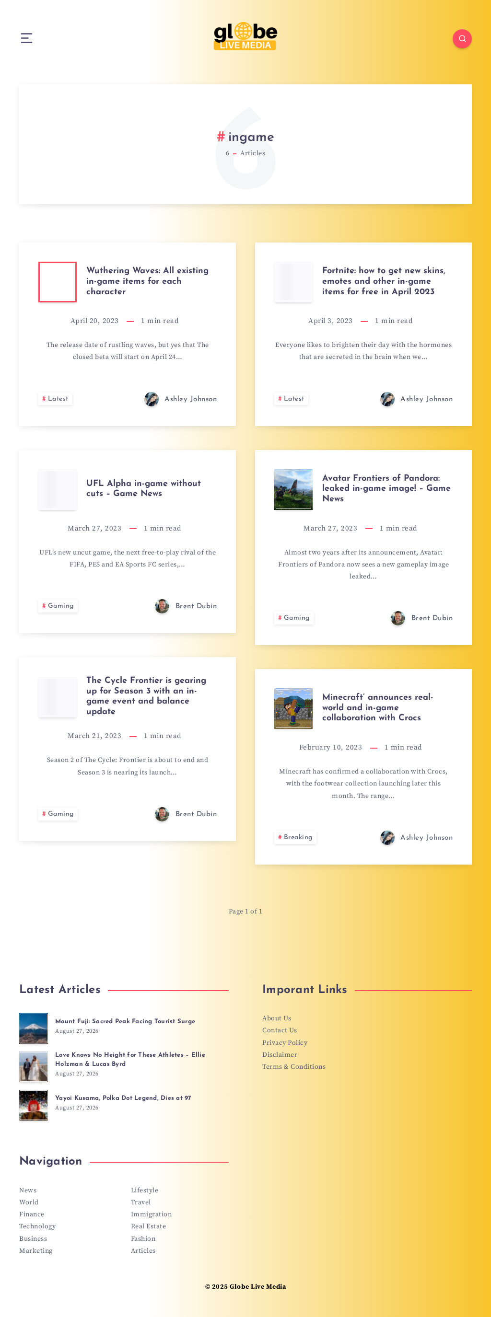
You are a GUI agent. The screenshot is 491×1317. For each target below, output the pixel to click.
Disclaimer (279, 1055)
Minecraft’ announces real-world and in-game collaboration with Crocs (377, 708)
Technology (37, 1226)
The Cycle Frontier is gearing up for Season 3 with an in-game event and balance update (146, 696)
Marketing (36, 1251)
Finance (32, 1214)
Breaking (298, 837)
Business (33, 1239)
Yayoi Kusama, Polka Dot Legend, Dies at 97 (123, 1098)
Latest (58, 399)
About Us (276, 1018)
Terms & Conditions (294, 1067)
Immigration (151, 1214)
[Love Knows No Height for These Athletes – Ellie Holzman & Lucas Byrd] (33, 1066)
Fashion (143, 1239)
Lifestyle (145, 1190)
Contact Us (279, 1030)
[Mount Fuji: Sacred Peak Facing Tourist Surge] (33, 1028)
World (29, 1202)
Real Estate (148, 1226)
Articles (143, 1251)
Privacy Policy (284, 1043)
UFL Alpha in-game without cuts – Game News (143, 489)
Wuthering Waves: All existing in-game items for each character (147, 281)
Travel (141, 1202)
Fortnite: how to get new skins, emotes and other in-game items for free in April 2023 (383, 281)
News (27, 1190)
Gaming (61, 606)
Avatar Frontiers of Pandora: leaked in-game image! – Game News (386, 489)
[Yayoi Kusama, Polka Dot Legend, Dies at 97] (33, 1105)
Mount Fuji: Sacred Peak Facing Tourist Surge (125, 1021)
